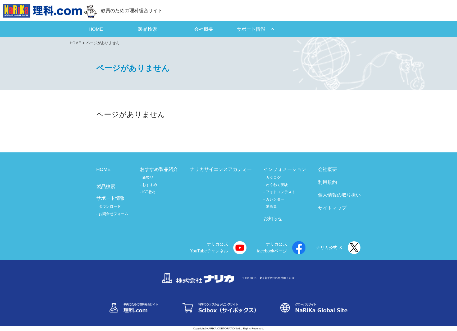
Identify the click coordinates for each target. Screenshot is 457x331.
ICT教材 (149, 192)
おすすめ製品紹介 (159, 169)
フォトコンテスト (280, 192)
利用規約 (327, 182)
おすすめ (149, 185)
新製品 (147, 177)
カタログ (273, 177)
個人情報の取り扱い (339, 195)
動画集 (271, 206)
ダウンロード (110, 206)
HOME (75, 43)
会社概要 (327, 169)
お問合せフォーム (113, 214)
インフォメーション (284, 169)
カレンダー (275, 199)
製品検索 (105, 186)
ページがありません (103, 43)
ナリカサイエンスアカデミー (221, 169)
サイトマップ (332, 208)
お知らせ (272, 218)
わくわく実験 (277, 185)
